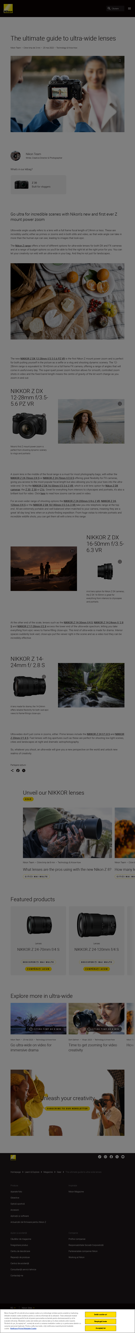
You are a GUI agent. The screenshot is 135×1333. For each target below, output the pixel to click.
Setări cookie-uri (100, 1314)
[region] (67, 1321)
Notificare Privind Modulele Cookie (23, 1328)
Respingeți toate (100, 1321)
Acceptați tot (101, 1328)
